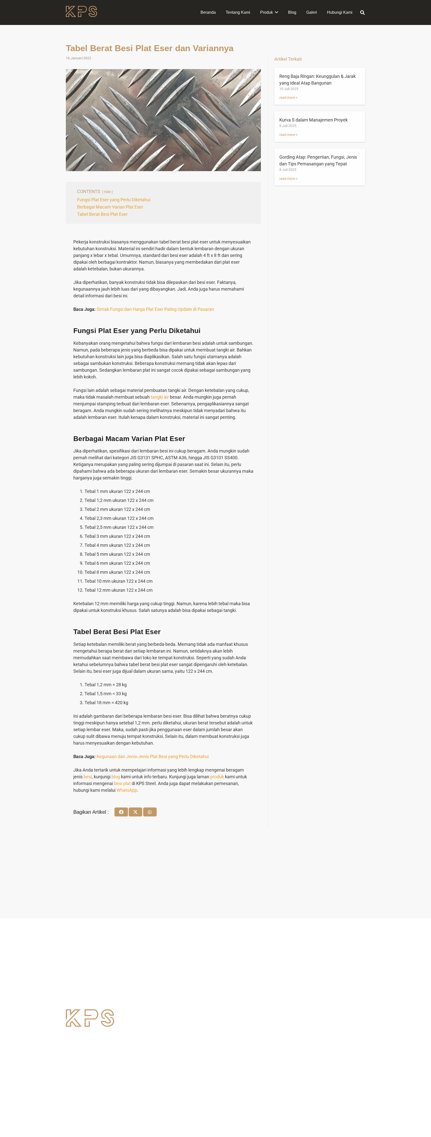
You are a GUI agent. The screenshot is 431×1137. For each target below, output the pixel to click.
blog (115, 776)
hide (107, 192)
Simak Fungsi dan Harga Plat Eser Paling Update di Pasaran (155, 309)
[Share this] (121, 811)
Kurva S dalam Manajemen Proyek (313, 119)
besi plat (122, 783)
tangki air (160, 397)
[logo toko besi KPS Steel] (81, 12)
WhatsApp (126, 790)
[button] (362, 12)
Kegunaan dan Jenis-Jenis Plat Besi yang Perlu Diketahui (153, 756)
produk (217, 776)
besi (88, 776)
